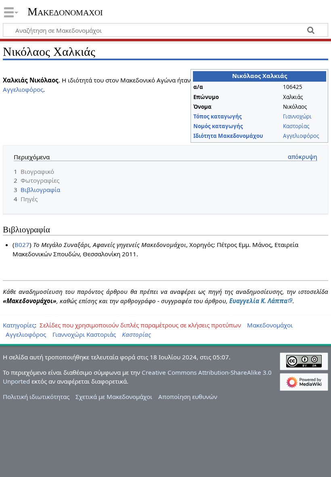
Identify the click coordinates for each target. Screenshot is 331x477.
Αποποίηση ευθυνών (187, 397)
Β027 (22, 245)
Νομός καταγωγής (218, 126)
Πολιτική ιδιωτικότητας (36, 397)
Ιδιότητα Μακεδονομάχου (228, 135)
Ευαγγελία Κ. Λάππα (258, 301)
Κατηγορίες (19, 325)
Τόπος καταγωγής (217, 116)
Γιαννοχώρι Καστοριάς (84, 334)
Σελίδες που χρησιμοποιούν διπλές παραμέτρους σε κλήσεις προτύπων (140, 325)
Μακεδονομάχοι (65, 11)
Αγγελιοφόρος (301, 135)
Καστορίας (296, 126)
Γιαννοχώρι (297, 116)
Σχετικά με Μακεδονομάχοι (113, 397)
